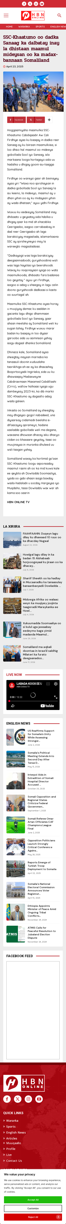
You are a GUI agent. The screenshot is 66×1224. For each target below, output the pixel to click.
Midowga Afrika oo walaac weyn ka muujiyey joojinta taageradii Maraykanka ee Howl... (41, 605)
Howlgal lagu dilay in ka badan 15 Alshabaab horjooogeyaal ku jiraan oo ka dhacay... (43, 560)
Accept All (33, 1199)
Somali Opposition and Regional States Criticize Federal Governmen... (42, 801)
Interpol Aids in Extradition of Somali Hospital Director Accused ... (41, 779)
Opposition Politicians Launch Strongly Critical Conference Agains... (41, 845)
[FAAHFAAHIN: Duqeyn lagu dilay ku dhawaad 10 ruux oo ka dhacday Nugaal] (12, 540)
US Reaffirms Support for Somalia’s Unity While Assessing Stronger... (41, 735)
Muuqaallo (13, 1143)
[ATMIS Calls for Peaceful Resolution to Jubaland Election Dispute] (15, 934)
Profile (10, 1149)
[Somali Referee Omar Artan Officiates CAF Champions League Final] (15, 824)
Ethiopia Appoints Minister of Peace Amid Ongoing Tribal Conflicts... (42, 911)
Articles (11, 1138)
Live (9, 1155)
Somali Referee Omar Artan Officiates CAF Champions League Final (41, 823)
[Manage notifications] (58, 1217)
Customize (33, 1208)
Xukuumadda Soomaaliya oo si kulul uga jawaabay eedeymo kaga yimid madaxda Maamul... (42, 628)
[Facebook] (24, 4)
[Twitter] (30, 4)
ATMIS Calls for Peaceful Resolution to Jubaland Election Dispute (42, 932)
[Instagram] (36, 4)
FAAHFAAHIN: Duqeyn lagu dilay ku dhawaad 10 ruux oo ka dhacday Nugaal (42, 537)
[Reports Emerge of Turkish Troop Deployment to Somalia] (15, 868)
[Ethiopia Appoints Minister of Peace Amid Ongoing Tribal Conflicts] (15, 912)
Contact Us (14, 1161)
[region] (33, 1196)
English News (16, 1132)
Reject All (33, 1217)
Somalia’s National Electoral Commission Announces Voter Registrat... (41, 889)
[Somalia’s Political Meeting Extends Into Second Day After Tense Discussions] (15, 759)
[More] (49, 120)
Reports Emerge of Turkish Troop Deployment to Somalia (42, 866)
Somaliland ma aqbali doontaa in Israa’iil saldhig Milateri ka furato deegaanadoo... (40, 652)
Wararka (12, 1120)
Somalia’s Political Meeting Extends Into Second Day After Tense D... (41, 757)
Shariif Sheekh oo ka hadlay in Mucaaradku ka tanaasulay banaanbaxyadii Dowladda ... (42, 582)
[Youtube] (42, 4)
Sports (11, 1126)
